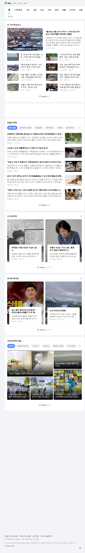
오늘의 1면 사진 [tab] (23, 346)
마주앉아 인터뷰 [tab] (25, 128)
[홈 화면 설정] (80, 548)
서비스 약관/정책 (46, 536)
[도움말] (81, 216)
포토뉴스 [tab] (36, 346)
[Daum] (6, 3)
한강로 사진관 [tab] (58, 346)
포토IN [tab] (11, 346)
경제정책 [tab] (38, 128)
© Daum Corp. (10, 546)
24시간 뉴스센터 (25, 536)
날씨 (25, 3)
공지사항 (36, 536)
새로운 (46, 96)
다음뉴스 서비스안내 (11, 536)
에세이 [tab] (60, 128)
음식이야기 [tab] (70, 128)
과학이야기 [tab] (49, 128)
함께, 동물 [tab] (12, 128)
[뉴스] (9, 3)
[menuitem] (9, 10)
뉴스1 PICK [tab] (71, 346)
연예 (14, 3)
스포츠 (19, 3)
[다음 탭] (80, 128)
